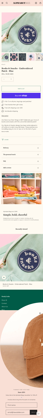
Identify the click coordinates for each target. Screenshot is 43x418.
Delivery (6, 148)
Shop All (4, 300)
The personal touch (9, 154)
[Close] (40, 313)
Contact (4, 303)
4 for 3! (3, 64)
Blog (3, 310)
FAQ (4, 161)
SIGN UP (33, 412)
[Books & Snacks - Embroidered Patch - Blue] (21, 257)
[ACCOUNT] (36, 3)
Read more (5, 131)
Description (5, 115)
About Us (5, 306)
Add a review (7, 168)
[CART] (40, 3)
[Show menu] (3, 3)
